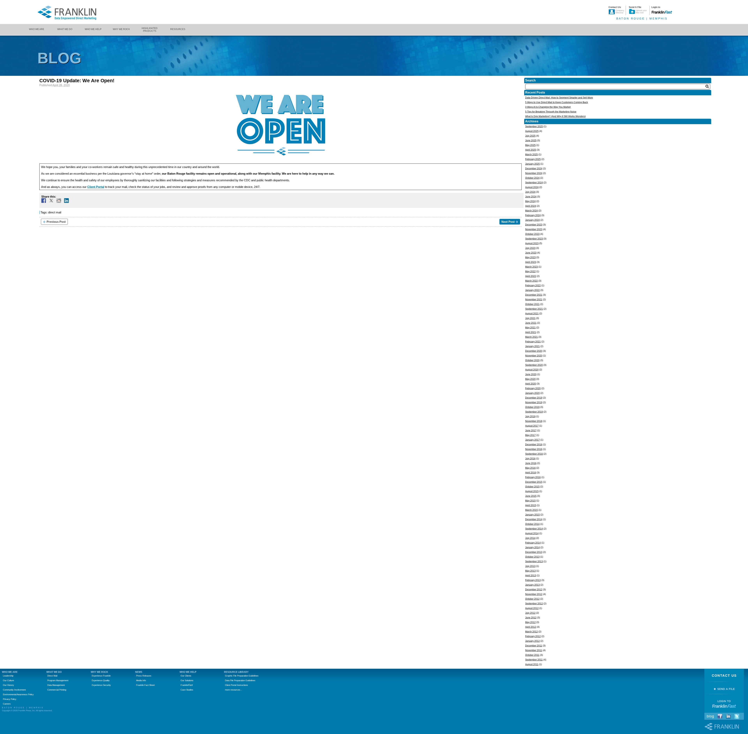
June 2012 (530, 617)
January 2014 (532, 547)
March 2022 (531, 280)
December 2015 (533, 482)
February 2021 (533, 341)
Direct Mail (52, 676)
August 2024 (532, 187)
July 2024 (530, 192)
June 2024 (530, 196)
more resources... (233, 690)
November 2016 (533, 449)
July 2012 (530, 613)
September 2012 (534, 603)
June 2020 (530, 374)
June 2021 (530, 323)
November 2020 (533, 355)
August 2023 (532, 243)
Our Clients (186, 676)
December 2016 (533, 444)
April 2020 (530, 383)
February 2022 (533, 285)
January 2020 (532, 393)
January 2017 (532, 440)
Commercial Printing (56, 690)
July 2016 (530, 458)
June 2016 (530, 463)
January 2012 (532, 641)
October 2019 (532, 407)
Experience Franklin (101, 676)
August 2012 (532, 608)
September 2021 (534, 309)
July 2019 (530, 416)
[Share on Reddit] (58, 200)
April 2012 (530, 627)
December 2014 (533, 519)
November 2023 (533, 229)
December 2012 (533, 589)
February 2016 (533, 477)
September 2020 (534, 365)
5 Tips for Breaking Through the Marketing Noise (550, 111)
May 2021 (530, 327)
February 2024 (533, 215)
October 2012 (532, 599)
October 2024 (532, 178)
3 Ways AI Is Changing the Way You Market (548, 107)
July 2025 (530, 135)
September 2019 (534, 411)
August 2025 (532, 131)
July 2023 (530, 248)
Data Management (56, 685)
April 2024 (530, 206)
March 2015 (531, 510)
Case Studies (187, 690)
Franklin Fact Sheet (145, 685)
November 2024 (533, 173)
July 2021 (530, 318)
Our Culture (8, 680)
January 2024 (532, 220)
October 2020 (532, 360)
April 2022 (530, 276)
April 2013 (530, 575)
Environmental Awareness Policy (18, 694)
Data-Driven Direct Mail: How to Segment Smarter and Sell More (559, 97)
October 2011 (532, 655)
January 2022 (532, 290)
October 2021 (532, 304)
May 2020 (530, 379)
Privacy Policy (9, 699)
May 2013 (530, 571)
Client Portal (95, 186)
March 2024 (531, 210)
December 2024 (533, 168)
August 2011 (531, 664)
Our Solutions (187, 680)
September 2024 (534, 182)
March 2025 (531, 154)
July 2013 (530, 566)
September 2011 (534, 659)
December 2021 (533, 295)
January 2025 (532, 164)
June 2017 (530, 430)
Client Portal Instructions (236, 685)
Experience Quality (101, 680)
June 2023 (530, 252)
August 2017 (532, 425)
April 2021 (530, 332)
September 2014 (534, 528)
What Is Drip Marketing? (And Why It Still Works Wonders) (555, 116)
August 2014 (532, 533)
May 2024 (530, 201)
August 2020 (532, 369)
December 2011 (533, 645)
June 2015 (530, 496)
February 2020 (533, 388)
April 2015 (530, 505)
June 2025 (530, 140)
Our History (8, 685)
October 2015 (532, 486)
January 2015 (532, 514)
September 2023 (534, 238)
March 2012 (531, 631)
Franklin (187, 685)
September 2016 (534, 454)
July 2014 (530, 538)
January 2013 (532, 585)
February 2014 (533, 542)
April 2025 (530, 150)
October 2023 (532, 234)
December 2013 (533, 552)
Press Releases (143, 676)
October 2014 (532, 524)
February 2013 (533, 580)
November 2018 (533, 421)
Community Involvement (14, 690)
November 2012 (533, 594)
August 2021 (532, 313)
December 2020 (533, 351)
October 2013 (532, 556)
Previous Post (56, 221)
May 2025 (530, 145)
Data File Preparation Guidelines (240, 680)
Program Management (57, 680)
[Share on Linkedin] (66, 200)
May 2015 (530, 500)
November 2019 (533, 402)
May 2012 (530, 622)
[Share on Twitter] (51, 200)
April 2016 (530, 472)
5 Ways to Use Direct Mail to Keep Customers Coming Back (556, 102)
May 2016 (530, 468)
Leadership (8, 676)
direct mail (54, 212)
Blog (710, 716)
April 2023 (530, 262)
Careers (7, 704)
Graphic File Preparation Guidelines (241, 676)
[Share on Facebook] (43, 200)
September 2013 (534, 561)
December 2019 (533, 397)
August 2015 (532, 491)
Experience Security (101, 685)
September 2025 (534, 126)
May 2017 (530, 435)
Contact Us (724, 675)
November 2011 (533, 650)
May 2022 (530, 271)
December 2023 (533, 224)
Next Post (508, 221)
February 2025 (533, 159)
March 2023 (531, 266)
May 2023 (530, 257)
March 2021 (531, 337)
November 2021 (533, 299)
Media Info (141, 680)
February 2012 (533, 636)
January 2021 (532, 346)
